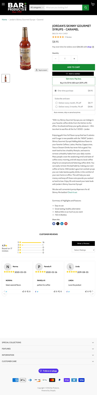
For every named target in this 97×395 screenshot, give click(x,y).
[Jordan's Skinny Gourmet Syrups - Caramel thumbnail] (6, 78)
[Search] (85, 7)
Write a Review (83, 243)
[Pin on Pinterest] (65, 223)
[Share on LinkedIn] (61, 223)
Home (4, 20)
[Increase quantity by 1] (74, 58)
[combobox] (63, 7)
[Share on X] (57, 223)
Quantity (55, 53)
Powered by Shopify (49, 390)
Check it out (72, 192)
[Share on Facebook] (53, 223)
